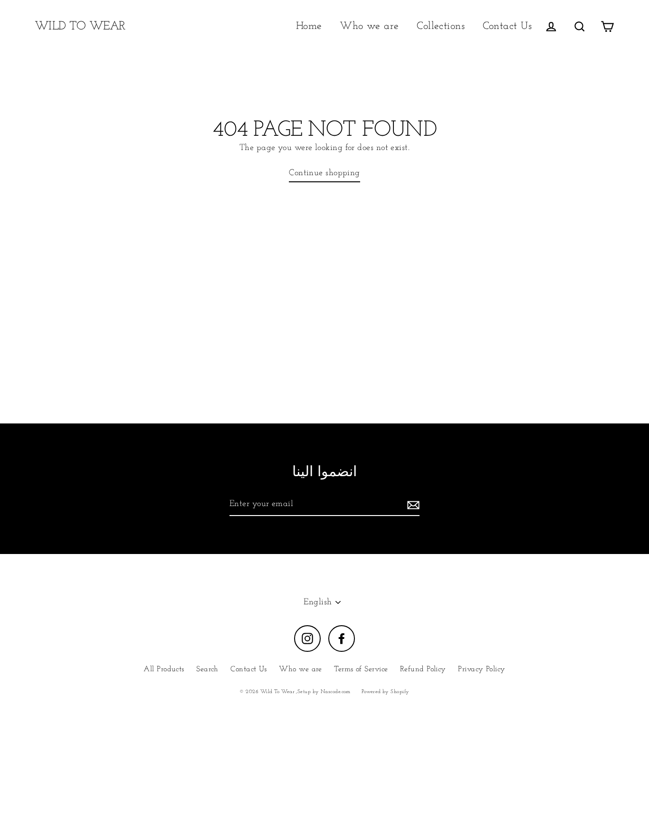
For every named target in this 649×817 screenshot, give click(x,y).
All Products (163, 669)
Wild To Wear (80, 26)
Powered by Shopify (385, 692)
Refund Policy (423, 669)
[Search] (579, 26)
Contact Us (507, 26)
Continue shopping (324, 173)
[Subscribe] (412, 505)
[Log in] (551, 26)
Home (309, 26)
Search (207, 669)
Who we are (369, 26)
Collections (441, 26)
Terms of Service (361, 669)
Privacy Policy (481, 669)
